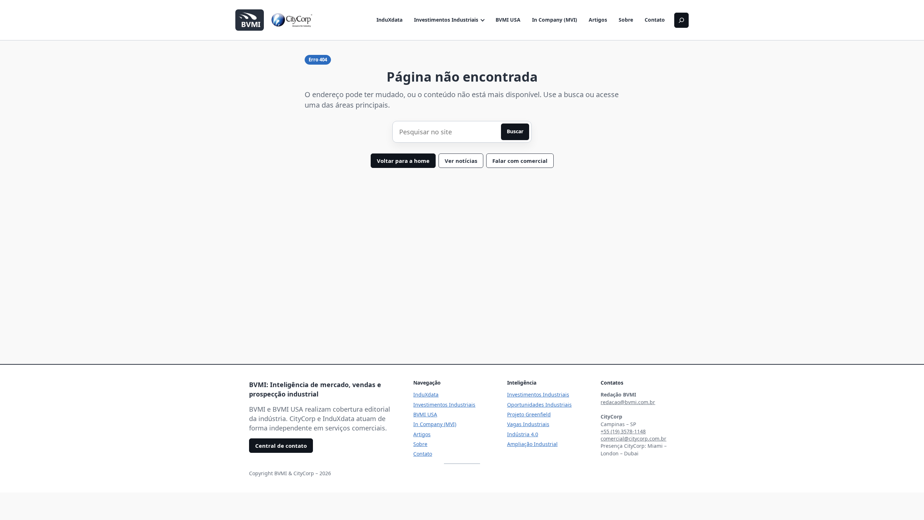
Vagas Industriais (528, 424)
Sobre (626, 19)
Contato (655, 19)
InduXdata (389, 19)
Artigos (598, 19)
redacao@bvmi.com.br (628, 402)
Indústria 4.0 (522, 434)
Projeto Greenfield (529, 414)
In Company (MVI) (554, 19)
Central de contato (281, 445)
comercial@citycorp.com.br (633, 438)
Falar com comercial (520, 160)
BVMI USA (508, 19)
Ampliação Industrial (532, 444)
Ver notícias (461, 160)
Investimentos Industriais (446, 19)
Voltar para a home (403, 160)
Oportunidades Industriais (539, 404)
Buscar (515, 131)
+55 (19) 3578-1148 (623, 431)
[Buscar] (681, 20)
